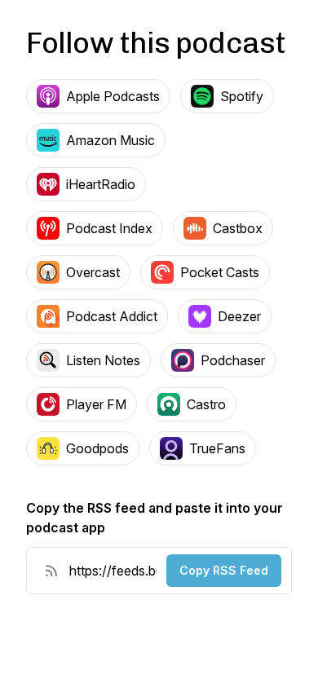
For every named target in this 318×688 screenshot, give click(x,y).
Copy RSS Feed (223, 570)
